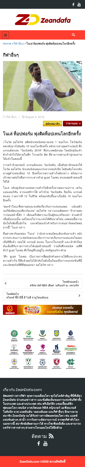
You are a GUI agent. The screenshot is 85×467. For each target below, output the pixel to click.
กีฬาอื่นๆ (19, 44)
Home (7, 44)
